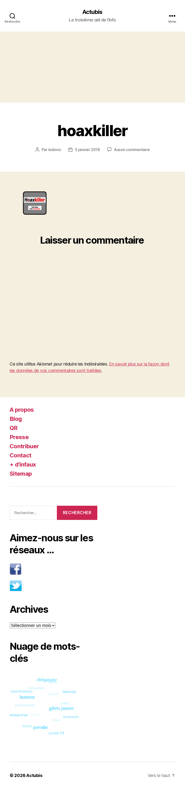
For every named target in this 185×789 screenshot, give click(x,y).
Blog (16, 418)
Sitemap (21, 473)
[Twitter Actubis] (53, 585)
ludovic (54, 149)
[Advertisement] (92, 67)
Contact (20, 455)
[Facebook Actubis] (53, 569)
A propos (22, 409)
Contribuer (24, 446)
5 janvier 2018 (87, 149)
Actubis (92, 12)
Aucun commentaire (132, 149)
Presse (19, 437)
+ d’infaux (23, 464)
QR (14, 427)
